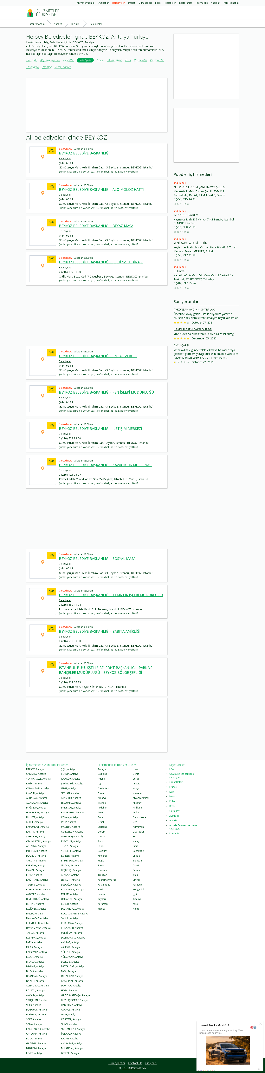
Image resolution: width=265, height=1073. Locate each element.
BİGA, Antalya (68, 971)
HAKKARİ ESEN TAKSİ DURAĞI (193, 329)
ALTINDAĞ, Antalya (36, 798)
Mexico (173, 796)
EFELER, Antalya (34, 913)
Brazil (172, 806)
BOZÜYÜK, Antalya (36, 1009)
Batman (137, 870)
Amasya (102, 798)
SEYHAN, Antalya (70, 793)
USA (171, 769)
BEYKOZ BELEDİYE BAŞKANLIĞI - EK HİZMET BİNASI (101, 262)
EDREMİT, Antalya (70, 879)
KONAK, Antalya (69, 817)
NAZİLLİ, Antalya (35, 981)
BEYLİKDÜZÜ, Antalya (37, 899)
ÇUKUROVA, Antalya (72, 923)
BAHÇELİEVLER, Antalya (38, 889)
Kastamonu (104, 884)
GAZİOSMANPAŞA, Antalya (75, 995)
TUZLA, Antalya (69, 846)
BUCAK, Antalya (34, 971)
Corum (101, 831)
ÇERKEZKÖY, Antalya (72, 831)
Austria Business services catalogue (183, 827)
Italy (171, 791)
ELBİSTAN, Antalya (36, 1014)
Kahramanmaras (107, 879)
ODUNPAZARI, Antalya (38, 841)
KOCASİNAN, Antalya (72, 889)
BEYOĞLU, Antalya (71, 884)
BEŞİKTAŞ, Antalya (71, 870)
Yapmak (215, 3)
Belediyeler (118, 3)
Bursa (136, 836)
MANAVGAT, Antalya (37, 918)
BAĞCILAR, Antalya (36, 807)
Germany (174, 811)
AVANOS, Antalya (70, 1009)
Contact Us (135, 1063)
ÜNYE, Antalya (68, 1014)
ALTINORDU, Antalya (37, 985)
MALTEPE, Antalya (70, 826)
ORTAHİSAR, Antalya (72, 976)
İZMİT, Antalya (68, 788)
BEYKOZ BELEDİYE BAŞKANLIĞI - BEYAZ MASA (96, 225)
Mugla (101, 860)
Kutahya (137, 899)
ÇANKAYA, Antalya (36, 773)
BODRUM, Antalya (36, 855)
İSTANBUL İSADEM (186, 215)
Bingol (136, 879)
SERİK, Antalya (33, 1005)
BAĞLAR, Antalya (35, 966)
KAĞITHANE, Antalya (37, 879)
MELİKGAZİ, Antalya (36, 851)
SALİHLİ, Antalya (69, 918)
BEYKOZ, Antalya (70, 961)
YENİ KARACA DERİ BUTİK (190, 243)
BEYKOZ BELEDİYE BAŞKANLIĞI (84, 153)
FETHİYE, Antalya (35, 904)
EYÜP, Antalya (68, 822)
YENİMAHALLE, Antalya (38, 778)
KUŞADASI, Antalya (36, 937)
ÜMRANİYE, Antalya (71, 899)
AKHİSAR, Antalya (70, 947)
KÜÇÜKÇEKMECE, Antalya (74, 913)
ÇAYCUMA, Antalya (36, 1033)
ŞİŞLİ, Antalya (68, 769)
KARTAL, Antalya (35, 831)
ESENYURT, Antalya (71, 841)
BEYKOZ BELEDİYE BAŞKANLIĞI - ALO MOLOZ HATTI (101, 189)
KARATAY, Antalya (36, 865)
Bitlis (135, 846)
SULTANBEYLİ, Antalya (73, 1029)
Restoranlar (185, 3)
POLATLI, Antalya (35, 990)
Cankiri (136, 865)
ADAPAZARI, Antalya (37, 802)
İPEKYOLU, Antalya (71, 1033)
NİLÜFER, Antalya (35, 817)
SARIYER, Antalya (70, 855)
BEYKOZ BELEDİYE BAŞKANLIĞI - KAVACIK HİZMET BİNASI (105, 464)
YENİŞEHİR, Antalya (71, 851)
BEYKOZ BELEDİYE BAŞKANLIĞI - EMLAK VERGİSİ (98, 356)
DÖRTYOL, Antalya (71, 985)
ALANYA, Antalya (70, 875)
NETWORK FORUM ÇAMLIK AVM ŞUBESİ (199, 187)
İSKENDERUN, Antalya (37, 923)
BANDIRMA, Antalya (71, 1005)
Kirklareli (102, 855)
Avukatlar (104, 3)
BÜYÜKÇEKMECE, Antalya (74, 1000)
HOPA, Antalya (69, 990)
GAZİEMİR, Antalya (36, 1043)
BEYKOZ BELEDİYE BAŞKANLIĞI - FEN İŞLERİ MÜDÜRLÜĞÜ (106, 392)
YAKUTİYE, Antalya (36, 860)
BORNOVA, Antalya (36, 976)
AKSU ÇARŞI (181, 345)
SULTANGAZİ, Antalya (73, 908)
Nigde (136, 908)
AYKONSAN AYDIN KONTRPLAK (194, 309)
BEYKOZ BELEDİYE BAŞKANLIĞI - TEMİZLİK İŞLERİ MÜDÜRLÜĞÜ (111, 594)
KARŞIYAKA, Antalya (37, 952)
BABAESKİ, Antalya (36, 1048)
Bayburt (102, 851)
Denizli (136, 773)
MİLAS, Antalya (34, 947)
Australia (174, 815)
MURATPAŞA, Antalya (72, 836)
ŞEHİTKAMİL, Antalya (72, 783)
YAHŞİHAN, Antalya (36, 1000)
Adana (101, 778)
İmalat (131, 3)
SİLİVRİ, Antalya (69, 1024)
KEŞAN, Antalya (34, 957)
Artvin (101, 812)
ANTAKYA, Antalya (36, 846)
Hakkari (102, 889)
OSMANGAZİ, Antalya (37, 788)
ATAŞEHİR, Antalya (71, 798)
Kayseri (102, 899)
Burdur (136, 778)
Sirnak (101, 822)
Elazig (101, 865)
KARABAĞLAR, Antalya (38, 1029)
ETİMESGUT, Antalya (72, 860)
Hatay (136, 841)
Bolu (100, 817)
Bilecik (136, 855)
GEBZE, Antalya (34, 822)
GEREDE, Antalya (70, 1053)
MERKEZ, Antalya (35, 769)
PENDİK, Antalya (69, 773)
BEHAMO (179, 271)
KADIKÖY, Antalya (70, 778)
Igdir (135, 894)
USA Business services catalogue (181, 775)
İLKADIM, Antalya (35, 793)
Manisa (102, 908)
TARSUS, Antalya (35, 932)
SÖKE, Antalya (33, 1019)
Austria (173, 820)
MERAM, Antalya (69, 894)
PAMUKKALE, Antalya (37, 826)
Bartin (101, 841)
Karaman (103, 904)
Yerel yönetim (231, 3)
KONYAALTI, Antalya (72, 928)
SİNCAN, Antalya (70, 865)
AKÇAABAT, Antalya (71, 1043)
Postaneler (170, 3)
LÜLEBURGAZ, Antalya (73, 937)
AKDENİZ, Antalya (35, 894)
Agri (100, 783)
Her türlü (31, 60)
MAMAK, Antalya (35, 870)
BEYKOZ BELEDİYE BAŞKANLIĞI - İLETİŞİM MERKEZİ (100, 428)
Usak (135, 769)
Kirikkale (137, 807)
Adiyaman (138, 826)
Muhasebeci (145, 3)
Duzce (101, 793)
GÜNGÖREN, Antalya (37, 812)
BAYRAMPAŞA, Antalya (38, 928)
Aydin (136, 812)
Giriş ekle (151, 1063)
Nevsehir (137, 793)
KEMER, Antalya (34, 1053)
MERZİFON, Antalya (71, 932)
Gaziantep (103, 788)
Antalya (102, 769)
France (173, 786)
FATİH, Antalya (34, 783)
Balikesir (102, 773)
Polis (157, 3)
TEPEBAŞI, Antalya (36, 884)
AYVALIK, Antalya (35, 995)
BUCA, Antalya (34, 1038)
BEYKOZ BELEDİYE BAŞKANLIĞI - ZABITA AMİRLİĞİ (99, 631)
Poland (173, 801)
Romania (174, 833)
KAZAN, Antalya (69, 1038)
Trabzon (102, 875)
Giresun (102, 836)
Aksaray (137, 802)
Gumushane (139, 817)
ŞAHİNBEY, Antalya (36, 836)
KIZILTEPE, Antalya (71, 1019)
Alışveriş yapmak (86, 3)
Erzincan (137, 860)
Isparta (102, 894)
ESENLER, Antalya (35, 961)
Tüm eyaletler (116, 1063)
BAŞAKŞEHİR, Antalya (72, 812)
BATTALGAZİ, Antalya (72, 966)
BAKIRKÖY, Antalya (71, 807)
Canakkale (138, 851)
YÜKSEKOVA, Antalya (72, 957)
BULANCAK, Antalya (72, 1048)
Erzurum (102, 870)
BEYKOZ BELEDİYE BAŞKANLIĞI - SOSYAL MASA (97, 558)
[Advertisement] (96, 105)
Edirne (101, 846)
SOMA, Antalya (34, 1024)
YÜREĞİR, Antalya (70, 952)
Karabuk (137, 884)
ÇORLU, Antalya (69, 904)
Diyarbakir (138, 831)
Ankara (136, 783)
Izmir (135, 875)
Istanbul (102, 802)
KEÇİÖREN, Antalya (36, 908)
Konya (136, 788)
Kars (135, 904)
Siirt (135, 822)
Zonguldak (139, 889)
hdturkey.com (131, 1068)
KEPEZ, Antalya (34, 875)
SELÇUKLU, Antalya (71, 802)
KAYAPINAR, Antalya (72, 981)
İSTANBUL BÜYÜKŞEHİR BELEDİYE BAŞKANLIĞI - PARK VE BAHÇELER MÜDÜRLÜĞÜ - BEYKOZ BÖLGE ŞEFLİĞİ (105, 670)
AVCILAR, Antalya (70, 942)
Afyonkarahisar (141, 798)
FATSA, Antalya (34, 942)
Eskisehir (102, 826)
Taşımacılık (202, 3)
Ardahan (102, 807)
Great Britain (176, 782)
